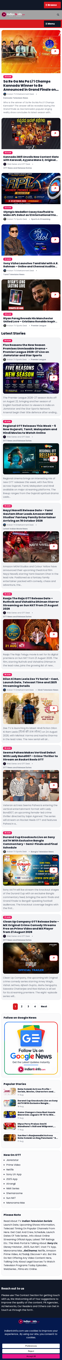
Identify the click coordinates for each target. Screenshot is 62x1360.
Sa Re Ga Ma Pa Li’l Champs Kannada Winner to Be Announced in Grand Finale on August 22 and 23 (29, 87)
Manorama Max (15, 1202)
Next (44, 1006)
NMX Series (12, 1188)
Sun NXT (11, 1198)
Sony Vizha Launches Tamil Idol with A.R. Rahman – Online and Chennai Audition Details (30, 267)
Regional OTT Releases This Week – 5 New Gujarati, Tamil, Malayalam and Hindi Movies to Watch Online (30, 429)
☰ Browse (51, 5)
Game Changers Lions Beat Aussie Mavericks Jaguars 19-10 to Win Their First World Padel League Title (37, 1113)
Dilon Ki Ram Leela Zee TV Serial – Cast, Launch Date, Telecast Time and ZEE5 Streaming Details (31, 682)
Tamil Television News (13, 274)
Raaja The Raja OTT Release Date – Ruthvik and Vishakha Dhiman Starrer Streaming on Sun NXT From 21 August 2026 (31, 603)
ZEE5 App (11, 1179)
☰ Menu (50, 23)
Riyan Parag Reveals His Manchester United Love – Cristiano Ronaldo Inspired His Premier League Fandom (31, 322)
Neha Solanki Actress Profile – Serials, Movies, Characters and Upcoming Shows (35, 1090)
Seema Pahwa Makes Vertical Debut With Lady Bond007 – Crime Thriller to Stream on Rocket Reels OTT (30, 756)
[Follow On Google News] (31, 1048)
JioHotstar (12, 1160)
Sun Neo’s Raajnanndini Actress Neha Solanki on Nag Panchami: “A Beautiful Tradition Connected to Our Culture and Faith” (37, 1136)
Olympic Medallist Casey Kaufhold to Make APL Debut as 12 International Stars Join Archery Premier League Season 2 (30, 215)
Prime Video (13, 1165)
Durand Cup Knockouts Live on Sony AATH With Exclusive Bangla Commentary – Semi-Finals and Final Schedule (30, 842)
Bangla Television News (42, 851)
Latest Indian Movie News (15, 528)
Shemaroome (14, 1193)
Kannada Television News (15, 98)
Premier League (38, 325)
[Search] (58, 14)
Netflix (10, 1169)
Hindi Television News (48, 690)
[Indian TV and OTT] (13, 14)
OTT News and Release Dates (17, 168)
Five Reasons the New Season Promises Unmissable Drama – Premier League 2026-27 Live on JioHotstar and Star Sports (26, 350)
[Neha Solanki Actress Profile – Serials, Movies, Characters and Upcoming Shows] (10, 1092)
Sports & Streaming (40, 219)
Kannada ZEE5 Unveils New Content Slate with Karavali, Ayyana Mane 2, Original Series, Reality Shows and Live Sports (31, 160)
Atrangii (10, 1183)
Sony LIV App (14, 1174)
